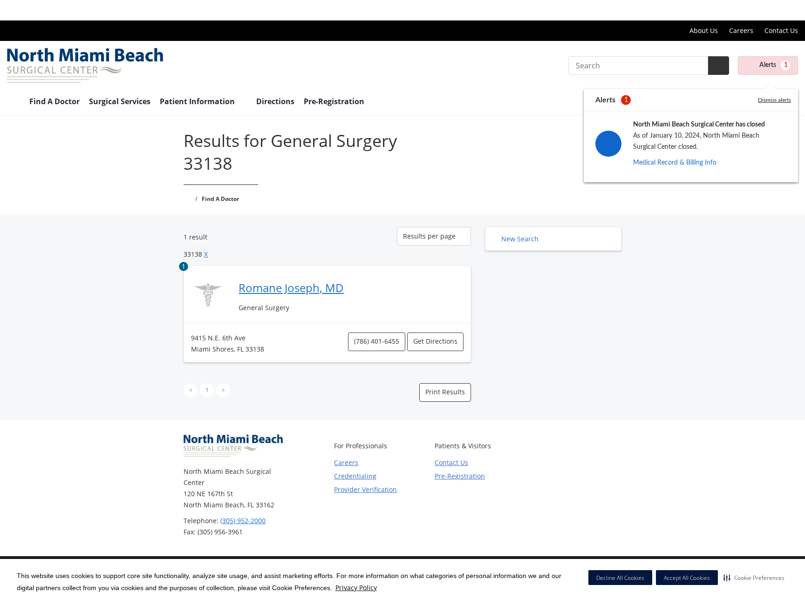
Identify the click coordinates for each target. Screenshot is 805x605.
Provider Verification (365, 489)
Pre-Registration (334, 101)
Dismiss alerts (774, 100)
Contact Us (781, 30)
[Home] (13, 102)
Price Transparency (768, 10)
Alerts (773, 65)
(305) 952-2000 (243, 520)
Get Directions (435, 341)
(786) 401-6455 (376, 341)
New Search (520, 238)
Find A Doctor (54, 101)
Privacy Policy (356, 587)
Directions (275, 101)
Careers (741, 30)
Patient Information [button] (198, 101)
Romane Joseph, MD (291, 287)
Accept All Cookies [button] (687, 578)
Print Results (445, 391)
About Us (703, 30)
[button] (754, 577)
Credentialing (355, 476)
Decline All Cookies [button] (620, 578)
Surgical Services (119, 101)
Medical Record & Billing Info (674, 163)
